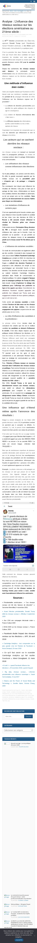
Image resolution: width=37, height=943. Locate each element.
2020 (15, 11)
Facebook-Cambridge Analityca (18, 697)
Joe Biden (4, 699)
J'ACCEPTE (18, 940)
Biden (30, 690)
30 (25, 11)
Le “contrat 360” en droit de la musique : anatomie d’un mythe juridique (20, 913)
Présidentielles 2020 (14, 699)
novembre (20, 11)
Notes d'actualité (7, 36)
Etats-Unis (31, 695)
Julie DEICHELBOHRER (24, 917)
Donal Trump (6, 692)
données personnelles (17, 692)
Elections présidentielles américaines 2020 (14, 695)
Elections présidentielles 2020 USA (22, 693)
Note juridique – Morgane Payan (20, 904)
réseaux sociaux (25, 699)
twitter (4, 701)
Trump (32, 699)
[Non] (35, 936)
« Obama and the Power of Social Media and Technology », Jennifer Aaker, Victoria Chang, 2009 (18, 683)
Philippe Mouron (23, 747)
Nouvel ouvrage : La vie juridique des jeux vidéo (20, 744)
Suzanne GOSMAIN (23, 900)
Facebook (5, 697)
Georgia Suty (13, 34)
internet (30, 697)
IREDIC (11, 11)
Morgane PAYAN (22, 906)
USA (8, 701)
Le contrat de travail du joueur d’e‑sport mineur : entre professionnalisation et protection (21, 896)
